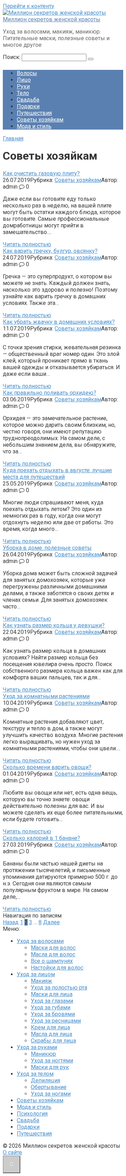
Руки (23, 86)
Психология (32, 1113)
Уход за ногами (51, 1093)
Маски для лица (51, 994)
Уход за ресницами (56, 1020)
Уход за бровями (53, 1014)
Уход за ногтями (52, 1060)
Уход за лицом (36, 974)
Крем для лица (50, 1027)
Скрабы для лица (53, 1040)
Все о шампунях (52, 961)
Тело (23, 93)
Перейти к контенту (28, 6)
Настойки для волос (57, 967)
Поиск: (12, 57)
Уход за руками (37, 1047)
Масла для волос (53, 954)
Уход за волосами (40, 941)
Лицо (24, 79)
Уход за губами (50, 1007)
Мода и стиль (34, 126)
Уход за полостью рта (59, 987)
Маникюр (43, 1054)
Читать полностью (27, 244)
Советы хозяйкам (40, 119)
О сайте (12, 1152)
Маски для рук (50, 1067)
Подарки (28, 106)
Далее (51, 922)
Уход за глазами (52, 1001)
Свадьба (28, 99)
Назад (11, 922)
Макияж (41, 981)
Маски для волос (53, 947)
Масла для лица (51, 1034)
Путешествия (34, 113)
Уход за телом (35, 1074)
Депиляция (45, 1080)
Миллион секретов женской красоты (51, 19)
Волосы (27, 73)
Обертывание (48, 1087)
